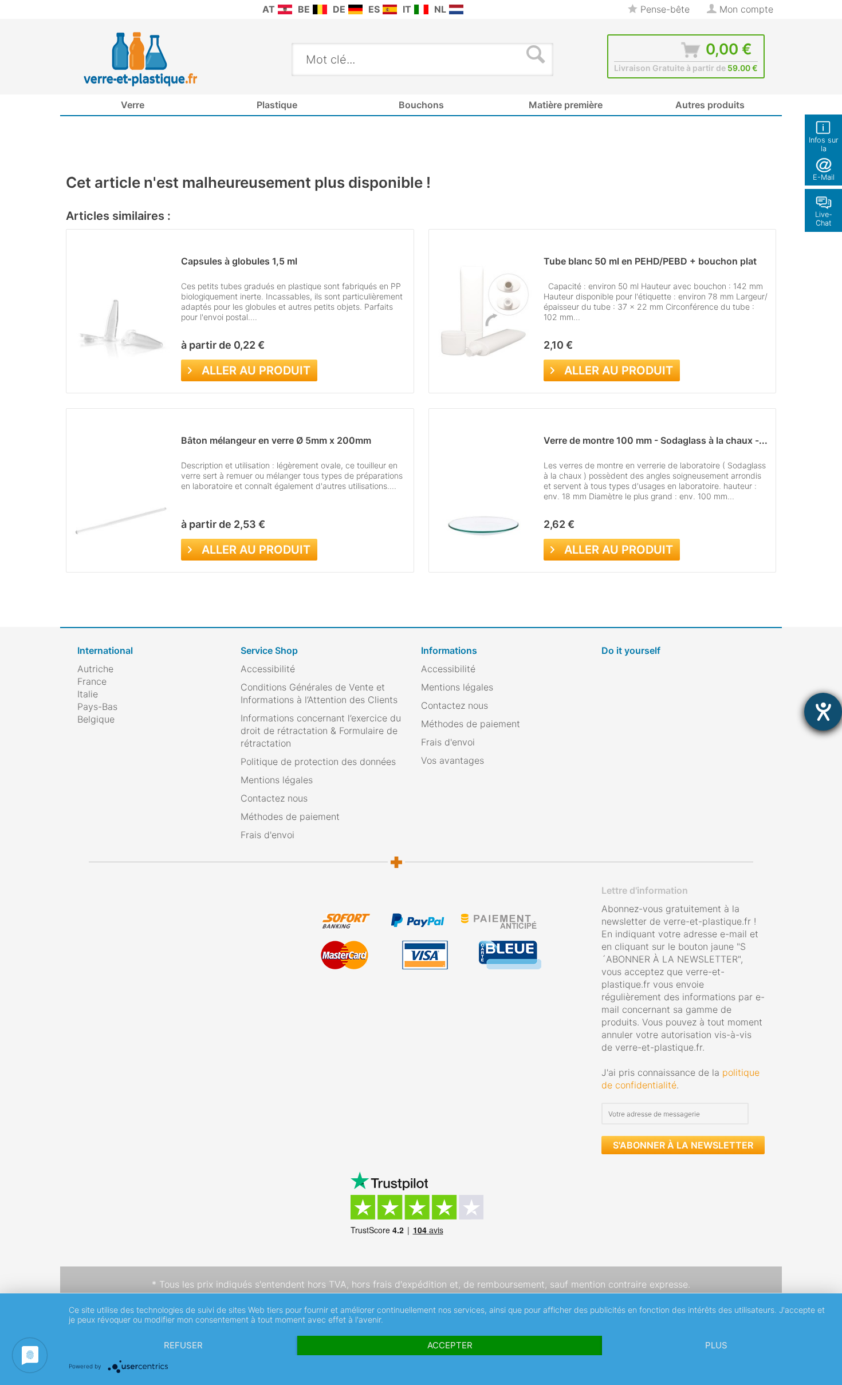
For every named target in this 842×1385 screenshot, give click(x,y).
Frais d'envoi (267, 835)
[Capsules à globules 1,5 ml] (121, 311)
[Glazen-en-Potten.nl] (456, 9)
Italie (87, 694)
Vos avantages (452, 760)
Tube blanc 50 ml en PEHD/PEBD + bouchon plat (650, 261)
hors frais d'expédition (399, 1284)
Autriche (95, 668)
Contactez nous (274, 798)
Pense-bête (664, 9)
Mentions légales (277, 780)
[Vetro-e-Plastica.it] (421, 9)
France (92, 681)
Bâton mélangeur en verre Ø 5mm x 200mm (276, 440)
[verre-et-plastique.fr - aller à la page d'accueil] (158, 58)
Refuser (183, 1345)
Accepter (450, 1345)
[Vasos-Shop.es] (390, 9)
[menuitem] (83, 9)
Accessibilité (268, 668)
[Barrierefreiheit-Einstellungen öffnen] (823, 712)
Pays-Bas (97, 706)
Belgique (96, 719)
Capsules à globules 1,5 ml (239, 261)
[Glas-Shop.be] (320, 9)
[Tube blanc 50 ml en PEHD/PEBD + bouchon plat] (483, 311)
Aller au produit (256, 370)
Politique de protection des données (318, 761)
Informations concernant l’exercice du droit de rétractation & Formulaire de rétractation (321, 730)
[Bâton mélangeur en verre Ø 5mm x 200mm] (121, 490)
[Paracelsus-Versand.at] (285, 9)
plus (716, 1345)
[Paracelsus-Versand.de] (355, 9)
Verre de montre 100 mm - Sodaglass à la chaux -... (656, 440)
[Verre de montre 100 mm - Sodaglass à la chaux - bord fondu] (483, 490)
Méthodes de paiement (290, 816)
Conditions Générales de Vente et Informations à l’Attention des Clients (319, 693)
